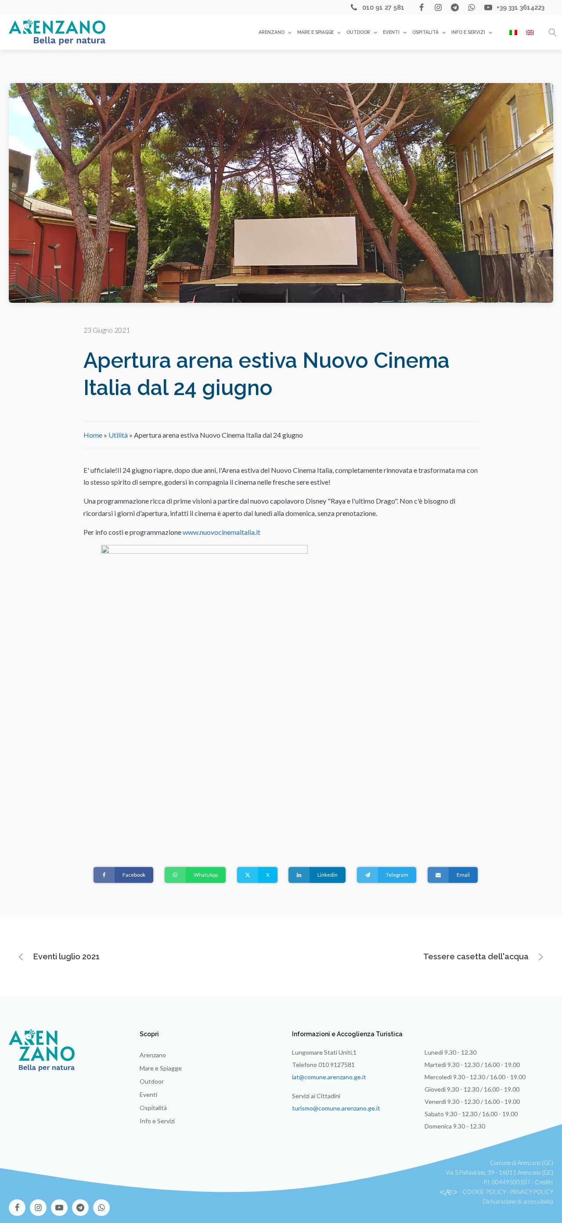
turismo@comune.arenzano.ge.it (336, 1108)
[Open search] (553, 32)
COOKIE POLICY (484, 1191)
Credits (544, 1182)
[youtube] (488, 7)
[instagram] (438, 7)
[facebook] (421, 7)
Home (92, 435)
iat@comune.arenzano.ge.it (329, 1077)
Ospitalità (425, 32)
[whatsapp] (471, 7)
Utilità (118, 435)
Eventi (391, 32)
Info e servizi (468, 32)
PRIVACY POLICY (531, 1191)
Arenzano (272, 32)
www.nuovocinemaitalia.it (221, 532)
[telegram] (455, 7)
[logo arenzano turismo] (57, 32)
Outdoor (358, 32)
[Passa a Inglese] (530, 32)
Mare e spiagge (315, 32)
